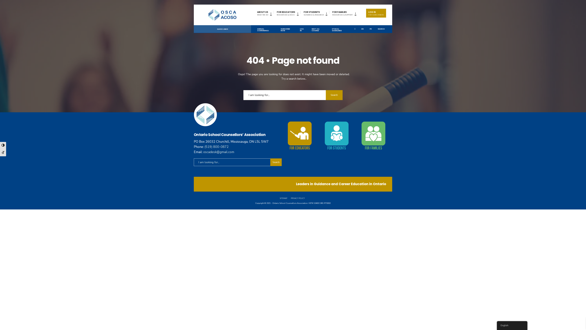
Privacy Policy (298, 198)
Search (381, 29)
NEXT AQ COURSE (315, 30)
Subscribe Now (285, 30)
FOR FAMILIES (342, 13)
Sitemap (283, 198)
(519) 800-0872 (216, 147)
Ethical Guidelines (337, 30)
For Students (314, 13)
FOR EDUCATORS (286, 13)
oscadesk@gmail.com (218, 152)
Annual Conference (263, 30)
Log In (376, 13)
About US (262, 13)
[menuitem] (265, 12)
